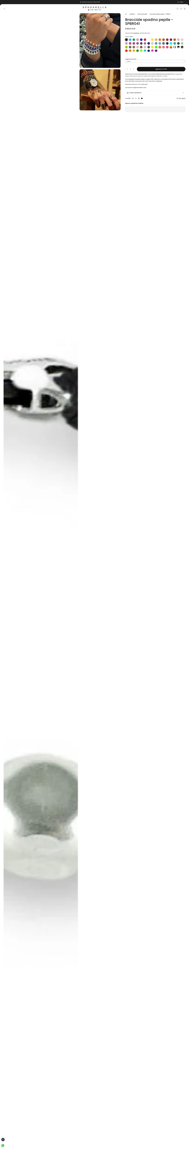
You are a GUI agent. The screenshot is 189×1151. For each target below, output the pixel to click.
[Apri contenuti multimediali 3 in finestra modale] (100, 89)
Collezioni (132, 14)
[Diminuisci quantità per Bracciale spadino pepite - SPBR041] (127, 69)
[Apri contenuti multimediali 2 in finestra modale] (100, 40)
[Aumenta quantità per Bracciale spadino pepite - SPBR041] (134, 69)
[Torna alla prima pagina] (126, 14)
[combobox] (181, 2)
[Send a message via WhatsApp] (3, 1145)
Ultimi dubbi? (182, 98)
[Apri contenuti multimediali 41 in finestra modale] (41, 581)
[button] (3, 1139)
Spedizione (136, 33)
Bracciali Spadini (142, 14)
